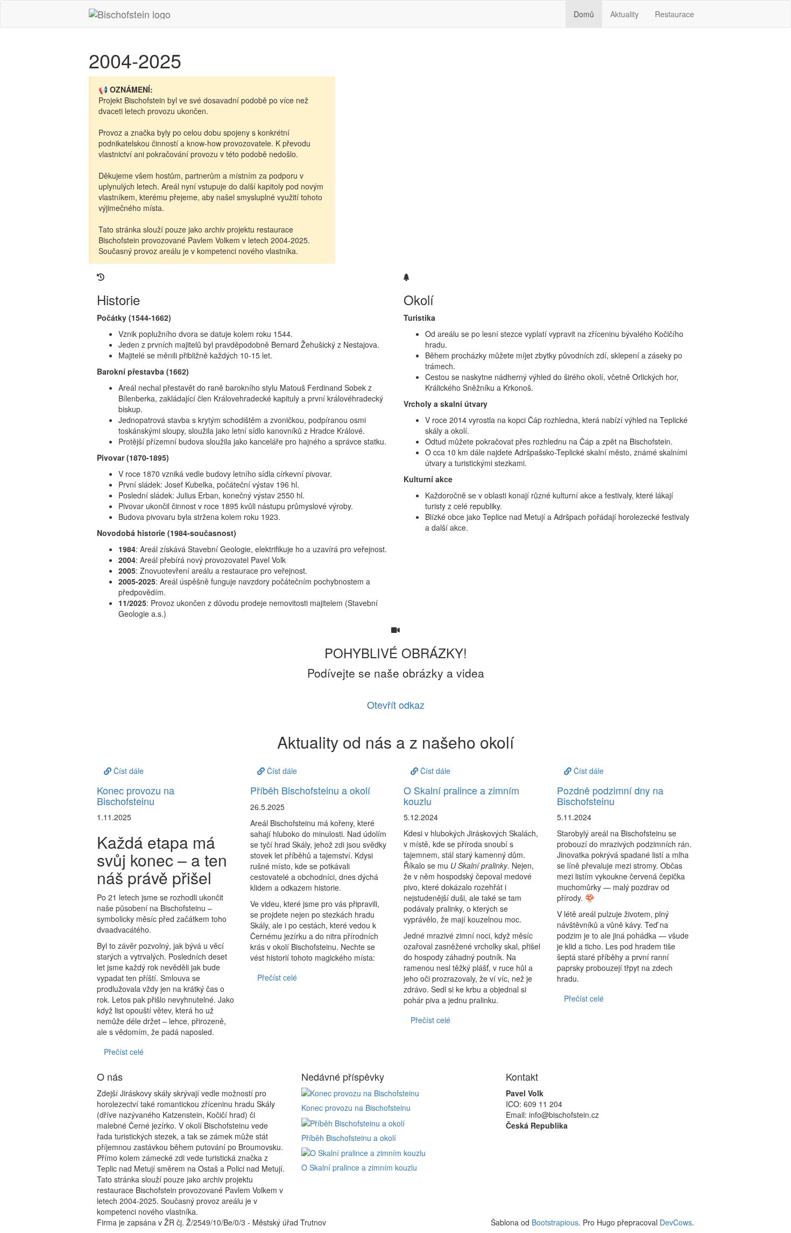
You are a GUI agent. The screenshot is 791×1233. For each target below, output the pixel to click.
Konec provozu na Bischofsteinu (135, 795)
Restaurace (674, 14)
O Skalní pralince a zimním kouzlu (461, 795)
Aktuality (624, 14)
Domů (584, 14)
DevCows (676, 1222)
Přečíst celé (124, 1051)
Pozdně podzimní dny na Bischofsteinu (610, 795)
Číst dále (127, 770)
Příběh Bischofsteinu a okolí (310, 790)
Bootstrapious (555, 1222)
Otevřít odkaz (396, 704)
